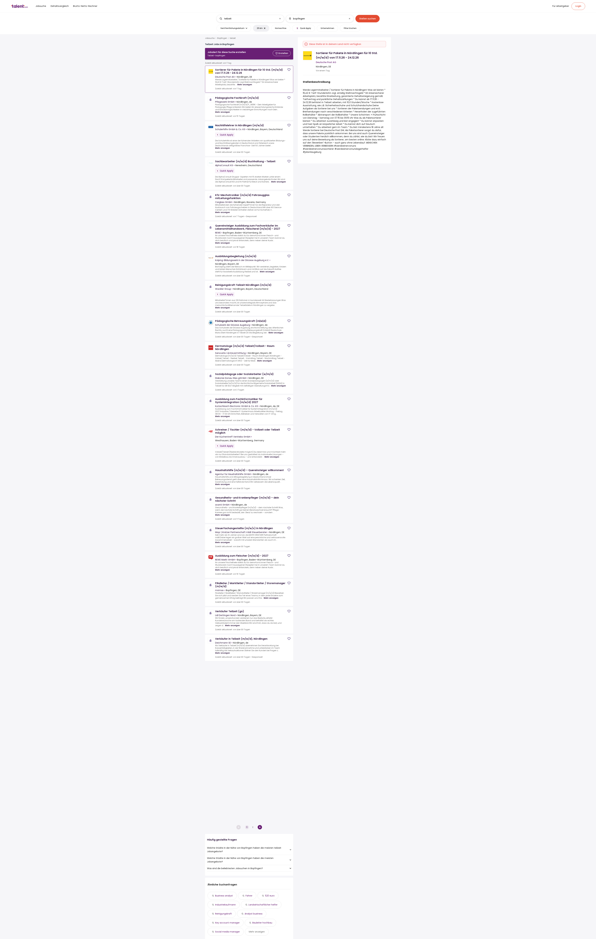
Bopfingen (222, 38)
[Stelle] (247, 18)
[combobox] (250, 18)
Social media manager (227, 931)
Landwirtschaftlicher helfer (263, 904)
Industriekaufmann (225, 904)
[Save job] (289, 69)
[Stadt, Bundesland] (317, 18)
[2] (260, 827)
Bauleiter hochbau (262, 922)
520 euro (270, 895)
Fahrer (249, 895)
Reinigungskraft (223, 913)
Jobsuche (209, 38)
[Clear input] (280, 18)
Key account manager (227, 922)
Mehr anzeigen (244, 84)
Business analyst (224, 895)
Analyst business (253, 913)
